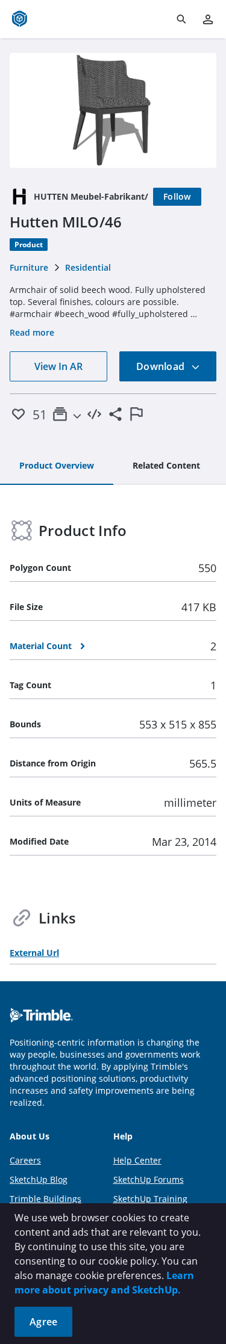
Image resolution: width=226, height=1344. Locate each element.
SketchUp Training (150, 1198)
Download (161, 366)
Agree (43, 1321)
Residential (88, 267)
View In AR (58, 366)
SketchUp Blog (38, 1179)
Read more (32, 332)
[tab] (56, 466)
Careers (25, 1160)
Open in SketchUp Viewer (113, 110)
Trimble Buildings (45, 1198)
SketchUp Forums (148, 1179)
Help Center (137, 1160)
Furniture (29, 267)
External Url (34, 952)
